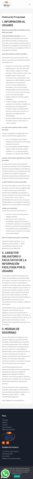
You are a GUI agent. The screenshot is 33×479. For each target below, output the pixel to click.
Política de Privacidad (8, 429)
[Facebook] (3, 442)
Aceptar (17, 476)
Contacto (5, 425)
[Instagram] (7, 442)
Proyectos (5, 420)
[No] (31, 472)
